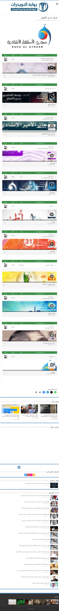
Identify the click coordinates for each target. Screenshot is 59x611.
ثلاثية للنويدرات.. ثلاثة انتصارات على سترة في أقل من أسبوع (37, 501)
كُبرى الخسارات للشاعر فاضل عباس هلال (40, 583)
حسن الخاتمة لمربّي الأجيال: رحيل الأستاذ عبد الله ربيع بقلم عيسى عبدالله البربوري (32, 551)
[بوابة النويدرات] (29, 6)
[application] (29, 67)
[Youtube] (28, 475)
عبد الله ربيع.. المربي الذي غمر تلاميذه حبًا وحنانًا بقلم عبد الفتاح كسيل (35, 576)
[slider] (40, 69)
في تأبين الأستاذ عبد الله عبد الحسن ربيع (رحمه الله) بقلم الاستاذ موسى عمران (33, 570)
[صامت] (46, 69)
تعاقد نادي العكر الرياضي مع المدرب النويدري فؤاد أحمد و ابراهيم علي (35, 495)
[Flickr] (31, 475)
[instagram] (25, 475)
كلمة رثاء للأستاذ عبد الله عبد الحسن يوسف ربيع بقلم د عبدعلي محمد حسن (33, 514)
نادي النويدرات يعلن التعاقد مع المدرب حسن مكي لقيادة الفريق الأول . (35, 508)
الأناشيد (46, 20)
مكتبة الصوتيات (39, 20)
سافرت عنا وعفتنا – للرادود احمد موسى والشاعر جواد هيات (30, 415)
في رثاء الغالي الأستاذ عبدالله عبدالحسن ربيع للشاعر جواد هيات (36, 564)
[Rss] (34, 475)
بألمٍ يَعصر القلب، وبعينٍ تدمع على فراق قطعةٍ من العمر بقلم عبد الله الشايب (33, 533)
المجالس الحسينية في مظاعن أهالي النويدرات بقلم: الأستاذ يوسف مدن (10, 416)
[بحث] (19, 467)
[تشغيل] (51, 67)
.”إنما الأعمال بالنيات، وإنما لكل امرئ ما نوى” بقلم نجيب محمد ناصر (35, 520)
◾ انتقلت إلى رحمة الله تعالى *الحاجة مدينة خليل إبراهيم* (37, 483)
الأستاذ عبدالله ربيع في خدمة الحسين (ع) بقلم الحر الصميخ (37, 526)
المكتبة (43, 20)
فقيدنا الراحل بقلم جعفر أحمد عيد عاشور (40, 539)
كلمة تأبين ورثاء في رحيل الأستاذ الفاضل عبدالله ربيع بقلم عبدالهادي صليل (34, 545)
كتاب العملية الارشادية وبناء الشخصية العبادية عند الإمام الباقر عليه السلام (49, 416)
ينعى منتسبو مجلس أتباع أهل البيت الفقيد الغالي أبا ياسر (37, 558)
